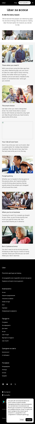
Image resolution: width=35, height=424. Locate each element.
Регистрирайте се (24, 2)
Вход (15, 2)
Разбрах (29, 419)
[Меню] (32, 2)
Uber (4, 3)
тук (28, 414)
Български (7, 392)
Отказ (22, 419)
